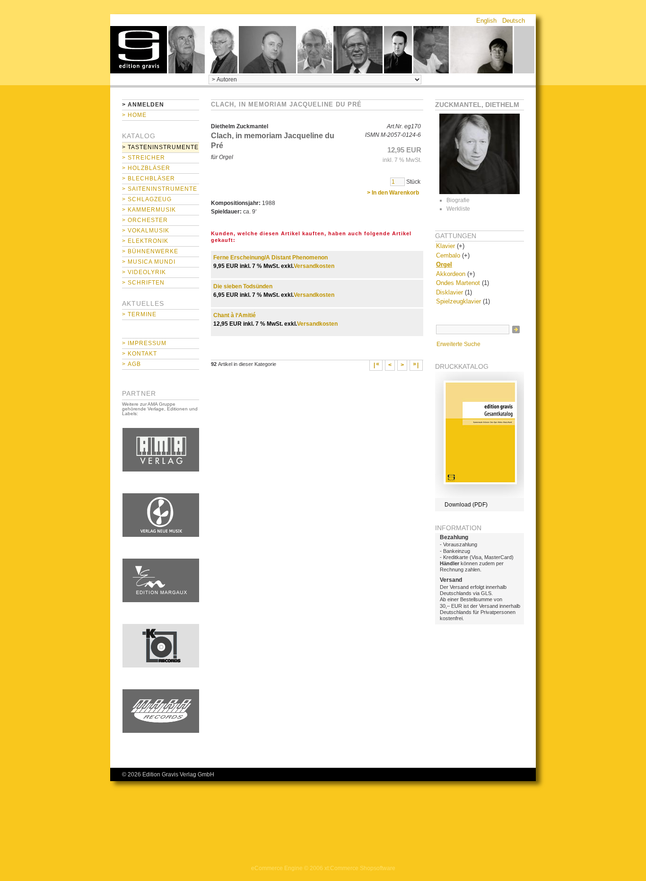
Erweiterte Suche (458, 344)
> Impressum (144, 343)
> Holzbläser (146, 168)
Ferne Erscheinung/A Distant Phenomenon (270, 257)
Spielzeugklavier (458, 301)
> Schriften (143, 282)
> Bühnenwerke (150, 251)
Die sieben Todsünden (242, 286)
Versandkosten (314, 266)
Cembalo (448, 255)
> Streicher (143, 157)
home (138, 49)
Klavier (445, 245)
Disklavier (449, 292)
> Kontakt (139, 353)
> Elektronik (145, 241)
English (486, 20)
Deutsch (513, 20)
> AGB (131, 364)
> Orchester (145, 220)
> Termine (139, 314)
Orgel (444, 264)
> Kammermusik (149, 209)
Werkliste (458, 208)
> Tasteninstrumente (160, 147)
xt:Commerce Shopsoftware (359, 868)
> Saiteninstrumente (159, 189)
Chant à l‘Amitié (234, 315)
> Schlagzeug (147, 199)
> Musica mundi (148, 261)
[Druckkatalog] (479, 496)
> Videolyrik (144, 272)
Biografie (458, 200)
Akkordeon (450, 273)
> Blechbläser (148, 178)
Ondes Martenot (458, 282)
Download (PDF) (466, 504)
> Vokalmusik (145, 230)
